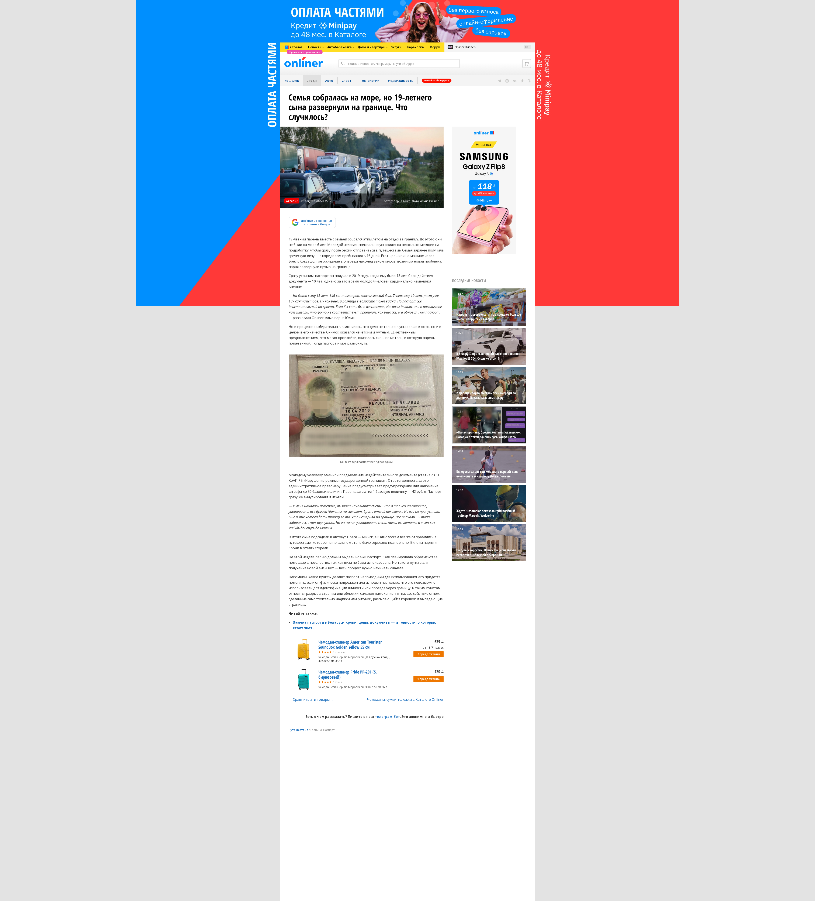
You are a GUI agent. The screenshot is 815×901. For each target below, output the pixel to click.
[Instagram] (507, 80)
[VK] (515, 80)
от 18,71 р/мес (433, 647)
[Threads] (529, 80)
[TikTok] (522, 80)
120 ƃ (439, 671)
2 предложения (428, 654)
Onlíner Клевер (465, 47)
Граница (316, 730)
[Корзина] (526, 63)
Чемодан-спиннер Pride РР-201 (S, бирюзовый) (347, 674)
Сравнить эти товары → (313, 699)
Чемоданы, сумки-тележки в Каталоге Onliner (405, 699)
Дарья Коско (401, 201)
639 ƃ (439, 641)
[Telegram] (499, 80)
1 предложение (428, 679)
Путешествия (298, 730)
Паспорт (329, 730)
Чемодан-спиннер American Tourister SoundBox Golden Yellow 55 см (350, 644)
